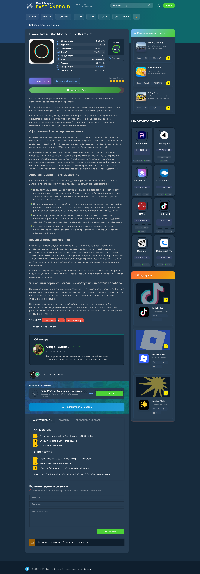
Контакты (88, 569)
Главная (32, 16)
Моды (79, 16)
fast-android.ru (36, 25)
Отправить (110, 531)
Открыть (100, 66)
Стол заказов (122, 16)
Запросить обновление (66, 81)
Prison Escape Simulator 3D (46, 326)
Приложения (52, 25)
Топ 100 (104, 16)
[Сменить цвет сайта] (158, 5)
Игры (45, 16)
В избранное (117, 58)
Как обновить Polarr (88, 420)
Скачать (40, 80)
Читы (91, 16)
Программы (63, 16)
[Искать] (149, 5)
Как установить (42, 420)
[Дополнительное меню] (136, 17)
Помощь (64, 420)
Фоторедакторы (75, 320)
